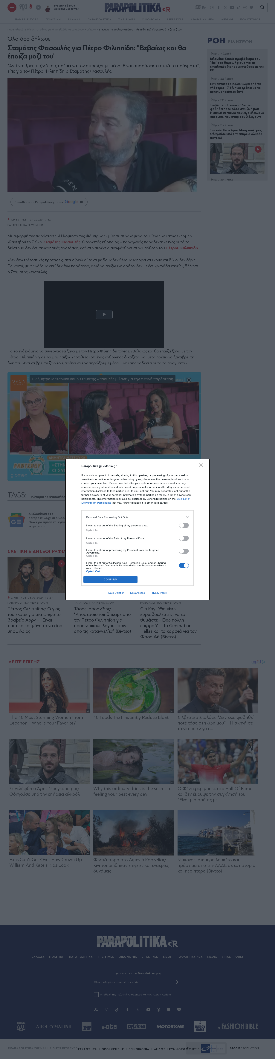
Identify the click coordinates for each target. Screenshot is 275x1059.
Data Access (137, 592)
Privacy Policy (159, 592)
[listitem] (137, 517)
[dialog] (137, 529)
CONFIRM (110, 579)
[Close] (202, 466)
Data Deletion (116, 592)
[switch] (184, 525)
